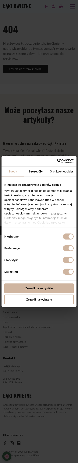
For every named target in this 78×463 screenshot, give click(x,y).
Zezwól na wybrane (39, 299)
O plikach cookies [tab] (62, 171)
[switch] (68, 248)
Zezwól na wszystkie (39, 288)
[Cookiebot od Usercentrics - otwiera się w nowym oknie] (57, 161)
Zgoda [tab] (13, 171)
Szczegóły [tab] (36, 171)
